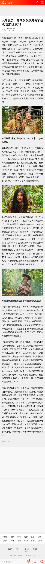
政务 (40, 536)
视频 (5, 536)
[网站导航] (42, 2)
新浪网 (11, 2)
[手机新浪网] (3, 2)
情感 (19, 540)
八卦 (12, 540)
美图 (19, 536)
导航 (18, 549)
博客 (26, 536)
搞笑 (5, 540)
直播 (12, 536)
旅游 (26, 540)
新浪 (33, 536)
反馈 (26, 549)
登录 (35, 549)
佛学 (33, 540)
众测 (40, 540)
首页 (10, 549)
